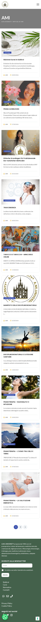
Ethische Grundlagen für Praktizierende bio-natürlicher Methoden (19, 159)
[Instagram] (11, 615)
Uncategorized (9, 200)
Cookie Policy (6, 606)
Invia (5, 575)
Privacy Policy (6, 603)
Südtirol (7, 52)
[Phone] (11, 596)
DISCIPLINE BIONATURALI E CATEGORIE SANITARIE (18, 355)
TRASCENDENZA (9, 207)
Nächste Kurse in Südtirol (13, 60)
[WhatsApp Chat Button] (5, 617)
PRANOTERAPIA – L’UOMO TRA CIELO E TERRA (18, 452)
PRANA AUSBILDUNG (11, 109)
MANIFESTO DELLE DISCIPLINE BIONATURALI (20, 305)
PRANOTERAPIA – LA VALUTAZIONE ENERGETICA (16, 501)
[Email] (7, 596)
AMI (6, 75)
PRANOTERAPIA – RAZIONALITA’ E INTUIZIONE (16, 403)
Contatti (6, 590)
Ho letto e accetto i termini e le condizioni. (19, 570)
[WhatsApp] (3, 596)
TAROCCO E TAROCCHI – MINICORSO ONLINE (18, 255)
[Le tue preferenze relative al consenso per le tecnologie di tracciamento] (37, 618)
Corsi (5, 585)
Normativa (7, 587)
